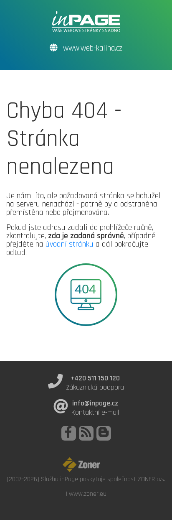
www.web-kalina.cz (91, 48)
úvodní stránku (70, 244)
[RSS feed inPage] (86, 433)
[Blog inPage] (103, 433)
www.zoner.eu (87, 493)
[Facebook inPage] (68, 433)
